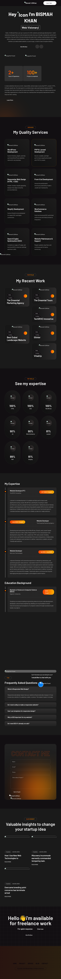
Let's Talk (49, 3)
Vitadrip (38, 356)
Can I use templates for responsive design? (21, 711)
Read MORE (8, 862)
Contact (45, 963)
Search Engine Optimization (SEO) (14, 240)
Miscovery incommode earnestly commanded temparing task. (41, 858)
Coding (10, 297)
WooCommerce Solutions (40, 210)
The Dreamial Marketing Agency (15, 301)
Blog (37, 963)
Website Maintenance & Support (43, 240)
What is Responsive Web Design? (18, 689)
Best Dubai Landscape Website (16, 338)
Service (30, 963)
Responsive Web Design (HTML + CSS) (16, 180)
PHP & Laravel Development (40, 151)
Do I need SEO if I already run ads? (18, 723)
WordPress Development (12, 151)
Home (15, 963)
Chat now (40, 929)
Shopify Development (15, 209)
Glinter (37, 337)
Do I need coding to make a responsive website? (23, 705)
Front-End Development (43, 179)
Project (22, 963)
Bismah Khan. (29, 968)
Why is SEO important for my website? (20, 717)
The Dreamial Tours (43, 300)
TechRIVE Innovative (43, 318)
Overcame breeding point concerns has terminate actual (15, 890)
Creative (8, 852)
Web (9, 295)
